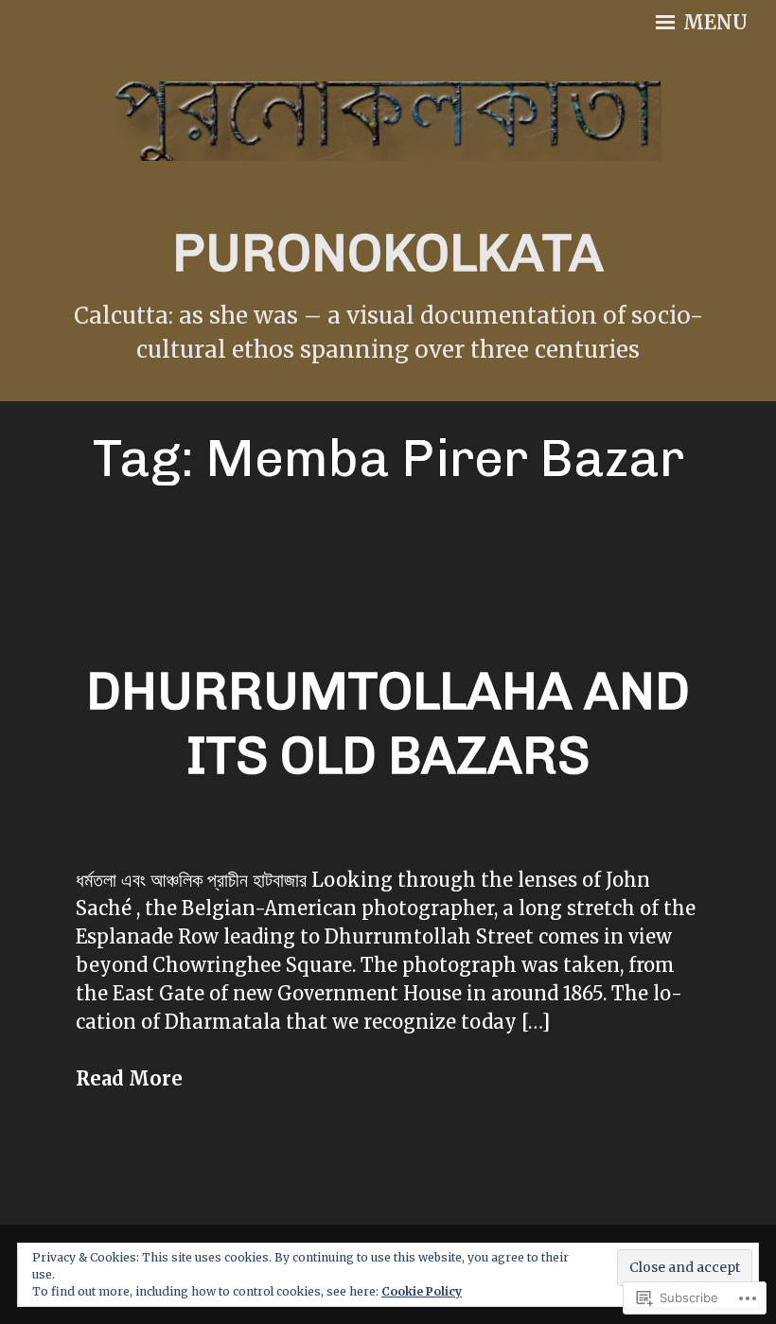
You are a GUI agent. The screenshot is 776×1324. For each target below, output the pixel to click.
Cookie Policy (421, 1291)
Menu (713, 22)
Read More (129, 1078)
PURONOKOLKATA (388, 253)
